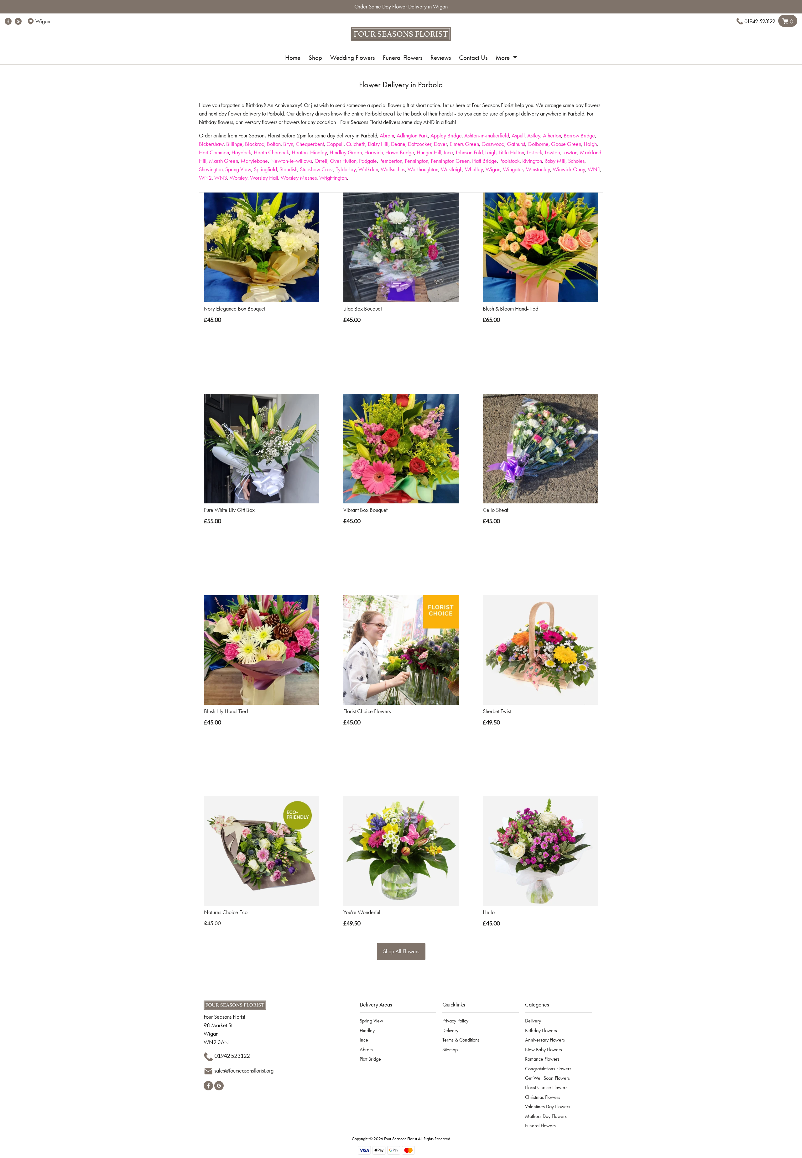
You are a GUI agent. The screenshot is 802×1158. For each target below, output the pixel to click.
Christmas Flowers (542, 1097)
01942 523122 (759, 21)
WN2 (205, 177)
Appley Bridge (446, 135)
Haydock (241, 152)
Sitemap (450, 1049)
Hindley (318, 152)
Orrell (321, 160)
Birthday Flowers (541, 1030)
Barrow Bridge (579, 135)
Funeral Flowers (402, 57)
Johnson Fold (469, 152)
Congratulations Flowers (548, 1069)
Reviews (440, 57)
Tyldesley (346, 169)
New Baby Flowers (543, 1049)
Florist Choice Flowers (546, 1087)
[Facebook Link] (8, 21)
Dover (440, 144)
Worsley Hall (264, 177)
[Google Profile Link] (18, 21)
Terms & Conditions (461, 1040)
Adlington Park (412, 135)
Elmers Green (464, 144)
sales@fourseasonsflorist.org (243, 1070)
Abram (387, 135)
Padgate (368, 160)
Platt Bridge (484, 160)
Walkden (368, 169)
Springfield (265, 169)
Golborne (538, 144)
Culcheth (355, 144)
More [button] (503, 57)
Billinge (234, 144)
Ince (448, 152)
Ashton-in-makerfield (486, 135)
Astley (533, 135)
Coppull (335, 144)
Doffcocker (419, 144)
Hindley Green (346, 152)
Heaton (300, 152)
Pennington (416, 160)
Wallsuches (393, 169)
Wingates (513, 169)
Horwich (373, 152)
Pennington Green (450, 160)
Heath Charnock (271, 152)
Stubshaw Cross (316, 169)
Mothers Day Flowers (546, 1116)
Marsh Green (223, 160)
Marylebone (254, 160)
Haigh (590, 144)
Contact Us (473, 57)
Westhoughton (423, 169)
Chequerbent (310, 144)
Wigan (493, 169)
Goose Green (566, 144)
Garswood (493, 144)
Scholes (576, 160)
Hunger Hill (429, 152)
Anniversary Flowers (545, 1040)
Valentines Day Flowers (547, 1106)
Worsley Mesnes (299, 177)
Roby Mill (554, 160)
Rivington (532, 160)
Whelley (474, 169)
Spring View (238, 169)
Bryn (288, 144)
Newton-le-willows (291, 160)
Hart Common (214, 152)
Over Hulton (343, 160)
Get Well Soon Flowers (547, 1078)
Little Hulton (511, 152)
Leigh (491, 152)
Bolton (274, 144)
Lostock (534, 152)
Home (292, 57)
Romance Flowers (542, 1059)
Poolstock (509, 160)
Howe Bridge (399, 152)
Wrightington (333, 177)
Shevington (211, 169)
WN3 (220, 177)
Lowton (552, 152)
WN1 (594, 169)
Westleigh (451, 169)
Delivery (450, 1030)
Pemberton (390, 160)
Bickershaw (211, 144)
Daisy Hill (378, 144)
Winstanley (538, 169)
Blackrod (254, 144)
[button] (401, 1006)
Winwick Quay (569, 169)
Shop (315, 57)
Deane (398, 144)
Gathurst (516, 144)
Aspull (518, 135)
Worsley (238, 177)
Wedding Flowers (352, 57)
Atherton (552, 135)
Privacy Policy (455, 1021)
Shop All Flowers (401, 951)
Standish (288, 169)
